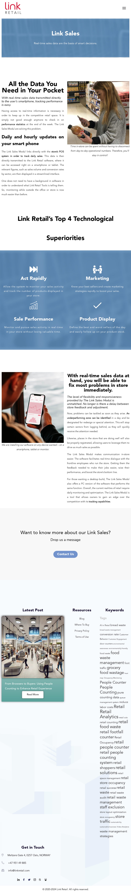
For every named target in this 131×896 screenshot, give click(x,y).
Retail (119, 707)
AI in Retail (105, 625)
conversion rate (109, 634)
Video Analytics (123, 827)
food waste (105, 653)
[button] (65, 554)
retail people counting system (111, 757)
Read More (33, 695)
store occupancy (107, 817)
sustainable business (108, 827)
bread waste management (110, 630)
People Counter (113, 683)
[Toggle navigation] (124, 8)
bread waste (118, 625)
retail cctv (123, 718)
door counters (106, 644)
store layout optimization (113, 812)
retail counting (109, 722)
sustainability (116, 822)
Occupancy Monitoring (113, 678)
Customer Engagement (117, 639)
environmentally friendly (118, 648)
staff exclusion (112, 807)
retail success (108, 788)
